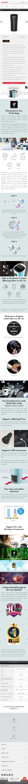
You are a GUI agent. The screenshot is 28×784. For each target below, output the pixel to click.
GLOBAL (3, 748)
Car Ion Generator (13, 6)
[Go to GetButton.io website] (24, 782)
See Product (14, 662)
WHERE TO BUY (14, 82)
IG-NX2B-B (6, 41)
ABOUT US (4, 744)
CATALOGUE (4, 765)
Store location (5, 757)
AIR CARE (7, 6)
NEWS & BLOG (4, 753)
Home (2, 6)
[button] (12, 520)
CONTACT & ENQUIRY (6, 770)
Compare (22, 36)
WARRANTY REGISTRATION (8, 761)
